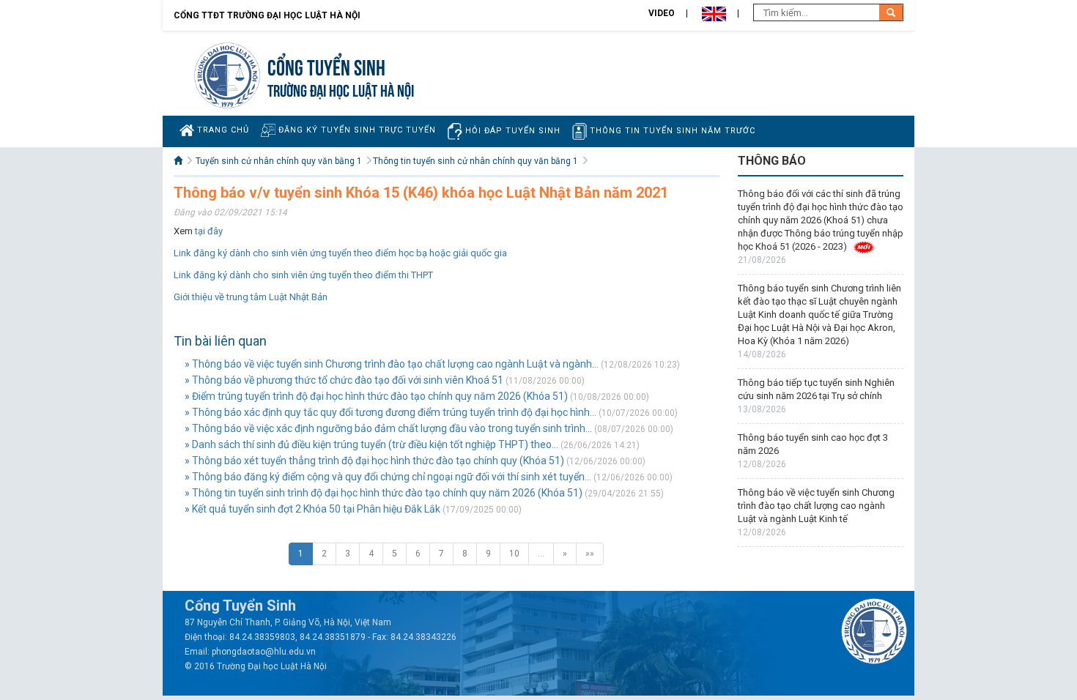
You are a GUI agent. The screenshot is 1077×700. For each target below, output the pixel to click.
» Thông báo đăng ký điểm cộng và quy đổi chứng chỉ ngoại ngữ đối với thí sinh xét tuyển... (388, 477)
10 (514, 553)
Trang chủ (221, 130)
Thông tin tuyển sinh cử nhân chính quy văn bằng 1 (475, 161)
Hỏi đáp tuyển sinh (511, 130)
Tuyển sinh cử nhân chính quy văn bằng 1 (279, 161)
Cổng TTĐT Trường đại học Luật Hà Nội (267, 15)
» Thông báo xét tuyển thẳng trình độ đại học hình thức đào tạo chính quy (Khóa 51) (374, 460)
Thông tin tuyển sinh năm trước (671, 130)
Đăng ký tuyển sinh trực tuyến (355, 130)
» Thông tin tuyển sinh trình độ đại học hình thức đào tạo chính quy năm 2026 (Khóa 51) (383, 493)
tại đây (209, 231)
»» (589, 553)
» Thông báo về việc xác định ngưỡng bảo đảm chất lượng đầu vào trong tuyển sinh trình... (388, 428)
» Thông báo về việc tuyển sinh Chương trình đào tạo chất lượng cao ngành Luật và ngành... (392, 364)
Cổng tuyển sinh (326, 65)
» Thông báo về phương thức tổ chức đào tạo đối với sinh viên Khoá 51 (344, 380)
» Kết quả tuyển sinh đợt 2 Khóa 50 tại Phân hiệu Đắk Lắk (312, 509)
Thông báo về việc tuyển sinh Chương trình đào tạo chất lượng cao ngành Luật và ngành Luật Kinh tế (816, 505)
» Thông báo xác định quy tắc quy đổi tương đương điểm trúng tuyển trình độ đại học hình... (390, 412)
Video (661, 13)
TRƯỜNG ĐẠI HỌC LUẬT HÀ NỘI (340, 89)
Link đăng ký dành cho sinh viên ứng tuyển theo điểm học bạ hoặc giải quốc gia (340, 252)
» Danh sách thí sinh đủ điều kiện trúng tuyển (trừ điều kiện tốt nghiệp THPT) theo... (371, 444)
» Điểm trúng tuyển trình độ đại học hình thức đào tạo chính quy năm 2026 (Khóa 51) (376, 396)
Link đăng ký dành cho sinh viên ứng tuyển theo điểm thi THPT (303, 274)
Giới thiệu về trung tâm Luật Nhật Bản (250, 296)
